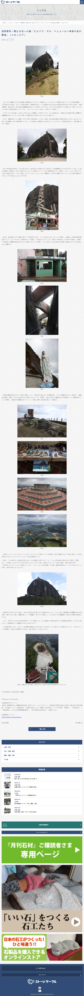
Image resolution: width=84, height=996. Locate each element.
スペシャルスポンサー (42, 832)
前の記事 (6, 723)
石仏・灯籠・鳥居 (9, 751)
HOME (4, 22)
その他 (16, 22)
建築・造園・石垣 (9, 755)
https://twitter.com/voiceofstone (11, 717)
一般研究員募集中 (43, 825)
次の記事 (78, 723)
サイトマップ (42, 974)
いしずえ (10, 22)
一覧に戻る (42, 729)
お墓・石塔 (7, 747)
